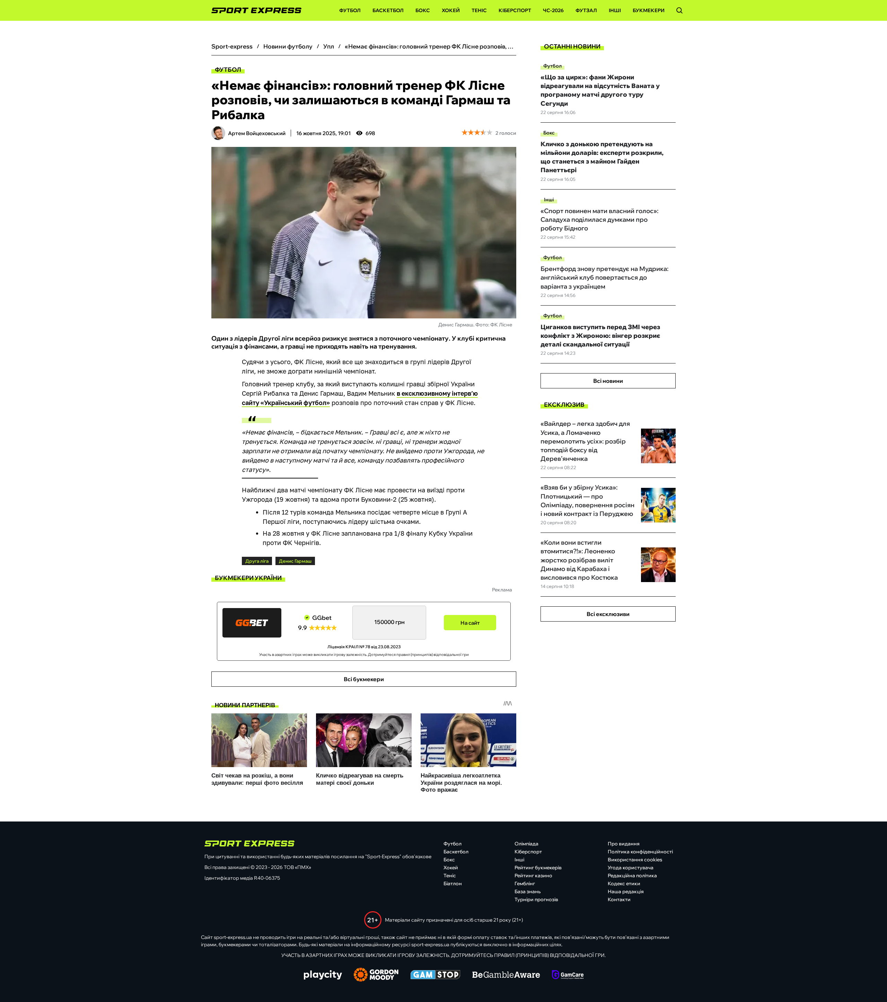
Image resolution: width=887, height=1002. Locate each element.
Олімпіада (526, 844)
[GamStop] (435, 975)
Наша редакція (626, 891)
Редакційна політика (632, 875)
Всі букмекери (364, 679)
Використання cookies (635, 859)
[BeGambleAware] (506, 975)
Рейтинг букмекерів (538, 867)
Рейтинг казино (533, 875)
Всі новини (608, 380)
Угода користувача (630, 867)
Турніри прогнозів (536, 899)
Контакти (619, 899)
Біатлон (453, 883)
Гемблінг (525, 883)
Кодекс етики (624, 883)
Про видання (624, 844)
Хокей (451, 10)
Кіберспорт (515, 10)
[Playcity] (323, 975)
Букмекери (649, 10)
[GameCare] (567, 975)
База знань (528, 891)
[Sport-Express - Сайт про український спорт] (252, 11)
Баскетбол (388, 10)
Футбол (350, 10)
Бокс (422, 10)
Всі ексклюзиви (608, 613)
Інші (615, 10)
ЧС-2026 (553, 10)
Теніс (479, 10)
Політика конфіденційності (640, 852)
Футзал (586, 10)
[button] (679, 10)
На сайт (470, 622)
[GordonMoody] (376, 975)
